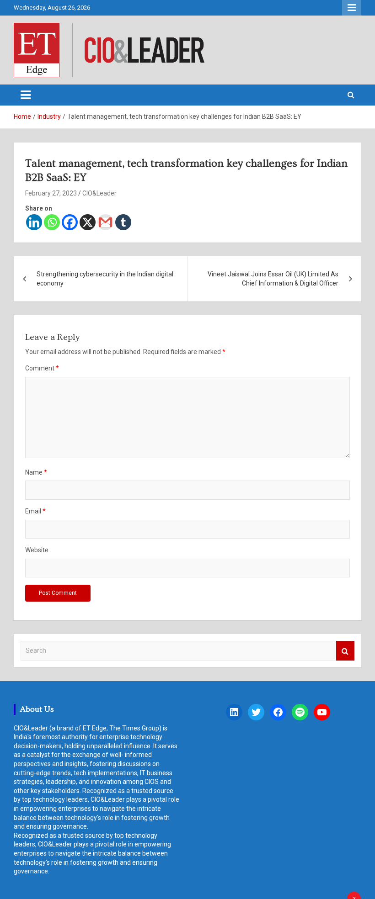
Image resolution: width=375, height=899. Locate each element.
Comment (42, 368)
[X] (88, 222)
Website (36, 550)
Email (35, 511)
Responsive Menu (351, 8)
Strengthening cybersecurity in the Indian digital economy (105, 278)
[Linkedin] (34, 222)
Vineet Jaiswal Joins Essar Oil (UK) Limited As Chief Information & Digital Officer (273, 278)
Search (345, 651)
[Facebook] (70, 222)
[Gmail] (105, 222)
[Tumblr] (123, 222)
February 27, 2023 (51, 193)
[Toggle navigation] (26, 95)
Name (36, 472)
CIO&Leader (99, 193)
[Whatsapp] (52, 222)
